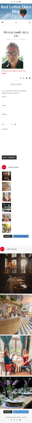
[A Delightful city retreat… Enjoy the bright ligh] (6, 186)
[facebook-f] (12, 2)
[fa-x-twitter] (14, 2)
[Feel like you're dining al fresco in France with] (6, 217)
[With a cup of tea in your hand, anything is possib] (6, 197)
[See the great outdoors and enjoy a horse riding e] (6, 228)
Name (4, 97)
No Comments (22, 39)
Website (4, 114)
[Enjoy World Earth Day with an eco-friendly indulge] (6, 207)
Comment (5, 129)
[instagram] (17, 2)
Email (4, 105)
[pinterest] (19, 2)
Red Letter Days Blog (16, 9)
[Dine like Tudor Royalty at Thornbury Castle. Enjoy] (6, 176)
